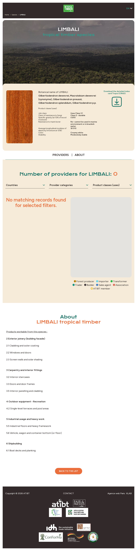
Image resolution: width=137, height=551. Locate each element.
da (128, 8)
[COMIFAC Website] (93, 541)
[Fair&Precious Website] (79, 506)
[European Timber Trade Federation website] (55, 516)
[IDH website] (59, 530)
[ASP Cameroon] (77, 516)
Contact (68, 493)
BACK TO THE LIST (68, 471)
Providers (60, 155)
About (80, 155)
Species (14, 15)
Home (7, 15)
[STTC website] (84, 530)
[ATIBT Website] (60, 506)
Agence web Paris (116, 493)
